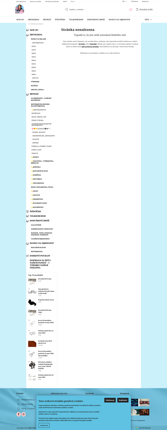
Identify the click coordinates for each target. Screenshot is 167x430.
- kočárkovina (37, 43)
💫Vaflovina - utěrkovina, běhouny (42, 162)
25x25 (33, 50)
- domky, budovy (38, 132)
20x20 (33, 46)
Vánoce (34, 153)
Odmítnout (110, 400)
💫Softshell (36, 179)
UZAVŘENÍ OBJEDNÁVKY (40, 239)
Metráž (34, 93)
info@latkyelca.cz (27, 400)
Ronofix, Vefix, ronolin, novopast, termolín (41, 234)
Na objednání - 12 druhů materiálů (41, 99)
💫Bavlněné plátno (39, 171)
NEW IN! (34, 30)
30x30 (33, 53)
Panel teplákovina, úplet (42, 187)
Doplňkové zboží (39, 220)
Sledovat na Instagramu (136, 420)
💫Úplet (34, 191)
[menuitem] (20, 19)
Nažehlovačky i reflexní (42, 229)
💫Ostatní (35, 195)
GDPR (65, 1)
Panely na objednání (42, 243)
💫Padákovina (37, 199)
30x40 (33, 74)
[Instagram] (23, 414)
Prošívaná (35, 113)
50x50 (33, 67)
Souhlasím (123, 400)
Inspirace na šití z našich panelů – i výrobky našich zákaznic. (40, 264)
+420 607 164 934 (27, 404)
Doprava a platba (35, 1)
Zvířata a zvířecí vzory (41, 146)
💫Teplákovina (37, 183)
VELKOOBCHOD (38, 216)
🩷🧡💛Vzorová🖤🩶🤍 (40, 129)
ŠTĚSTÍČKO (35, 211)
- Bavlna (34, 78)
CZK (123, 1)
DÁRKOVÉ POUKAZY (40, 255)
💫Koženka (36, 167)
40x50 (33, 71)
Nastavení (44, 425)
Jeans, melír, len (38, 117)
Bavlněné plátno (38, 247)
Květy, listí (36, 150)
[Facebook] (18, 414)
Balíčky (34, 85)
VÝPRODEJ (35, 81)
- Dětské (34, 143)
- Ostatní (35, 139)
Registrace (145, 1)
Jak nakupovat (21, 1)
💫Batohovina (37, 207)
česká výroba (37, 120)
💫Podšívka (36, 175)
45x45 (33, 64)
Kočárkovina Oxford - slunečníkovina (40, 105)
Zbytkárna (36, 34)
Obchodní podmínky (52, 1)
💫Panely (35, 157)
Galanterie (36, 225)
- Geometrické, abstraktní (43, 136)
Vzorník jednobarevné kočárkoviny (41, 124)
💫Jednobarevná (38, 110)
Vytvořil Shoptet (145, 428)
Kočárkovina (37, 251)
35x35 (33, 57)
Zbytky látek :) (37, 89)
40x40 (33, 60)
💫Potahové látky (39, 203)
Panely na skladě (38, 39)
